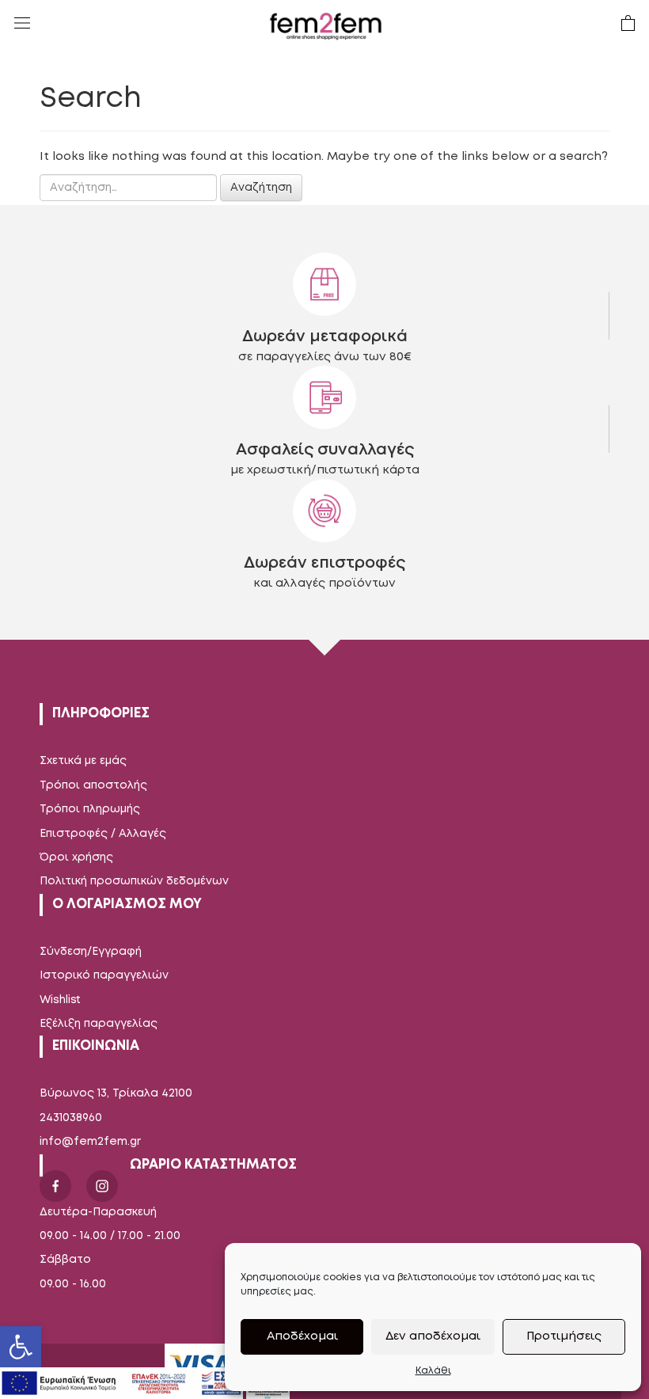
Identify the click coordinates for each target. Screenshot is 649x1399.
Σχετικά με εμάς (83, 761)
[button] (20, 1346)
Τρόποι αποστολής (93, 785)
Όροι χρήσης (76, 857)
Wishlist (60, 1000)
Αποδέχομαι (302, 1336)
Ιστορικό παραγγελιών (104, 975)
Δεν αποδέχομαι (432, 1336)
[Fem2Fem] (326, 26)
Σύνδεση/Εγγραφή (91, 951)
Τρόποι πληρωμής (90, 809)
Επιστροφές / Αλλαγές (103, 833)
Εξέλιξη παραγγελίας (99, 1023)
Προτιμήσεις (564, 1336)
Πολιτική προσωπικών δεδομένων (134, 881)
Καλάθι (433, 1371)
